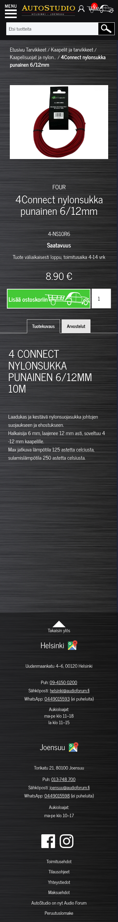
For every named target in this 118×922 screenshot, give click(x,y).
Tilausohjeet (59, 871)
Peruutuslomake (59, 913)
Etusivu (17, 49)
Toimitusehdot (59, 861)
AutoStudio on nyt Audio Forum (59, 903)
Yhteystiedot (59, 882)
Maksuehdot (58, 892)
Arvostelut (76, 326)
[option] (18, 170)
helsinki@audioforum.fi (69, 690)
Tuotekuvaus (43, 326)
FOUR (59, 187)
